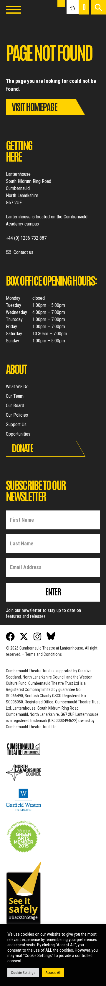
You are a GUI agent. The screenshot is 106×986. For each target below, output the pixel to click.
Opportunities (18, 434)
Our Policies (17, 415)
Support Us (16, 424)
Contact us (23, 252)
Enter (53, 591)
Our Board (15, 405)
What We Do (17, 386)
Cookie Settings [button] (23, 972)
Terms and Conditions (43, 654)
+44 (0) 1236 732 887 (26, 238)
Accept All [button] (53, 972)
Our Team (15, 396)
